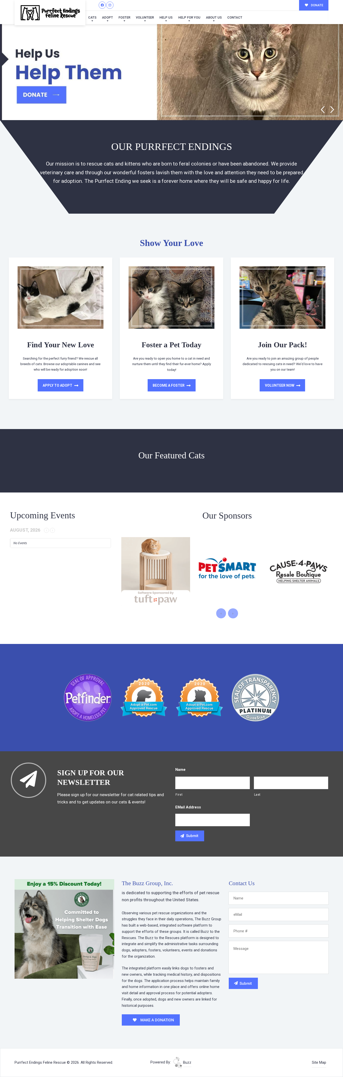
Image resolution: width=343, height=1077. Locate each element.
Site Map (319, 1062)
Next (332, 109)
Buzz (186, 1062)
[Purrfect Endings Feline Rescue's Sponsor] (64, 928)
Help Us (166, 17)
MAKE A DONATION (156, 1020)
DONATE (316, 5)
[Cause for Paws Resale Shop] (227, 571)
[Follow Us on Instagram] (109, 5)
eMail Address (188, 807)
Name (180, 769)
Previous (322, 109)
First (179, 794)
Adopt (107, 17)
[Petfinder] (88, 697)
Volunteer (145, 17)
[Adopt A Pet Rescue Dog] (144, 697)
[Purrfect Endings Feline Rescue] (50, 12)
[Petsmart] (155, 571)
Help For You (189, 17)
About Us (214, 17)
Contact (234, 17)
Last (257, 794)
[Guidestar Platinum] (255, 697)
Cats (92, 17)
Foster (124, 17)
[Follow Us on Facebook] (102, 5)
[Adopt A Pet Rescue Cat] (199, 697)
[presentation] (221, 613)
